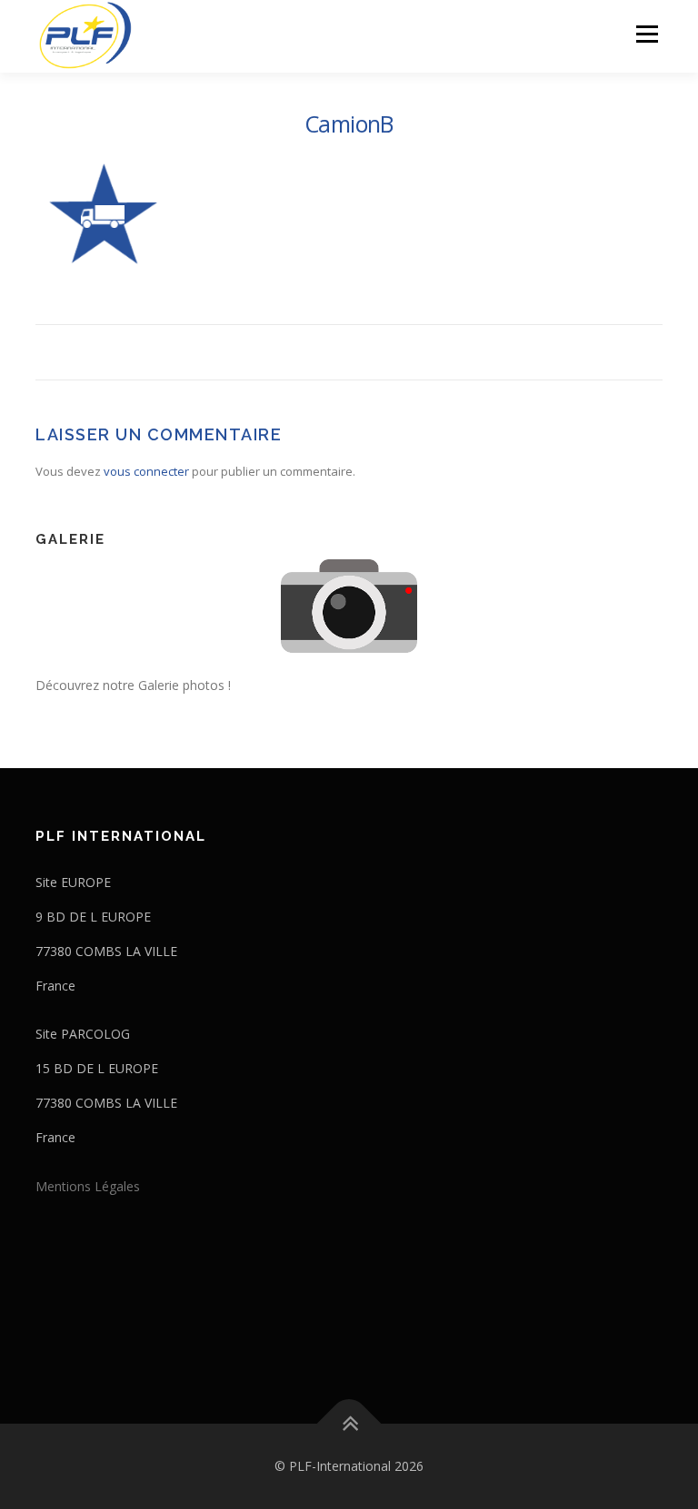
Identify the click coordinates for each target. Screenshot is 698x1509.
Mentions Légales (87, 1186)
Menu (647, 33)
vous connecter (146, 471)
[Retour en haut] (349, 1424)
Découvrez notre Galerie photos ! (133, 685)
